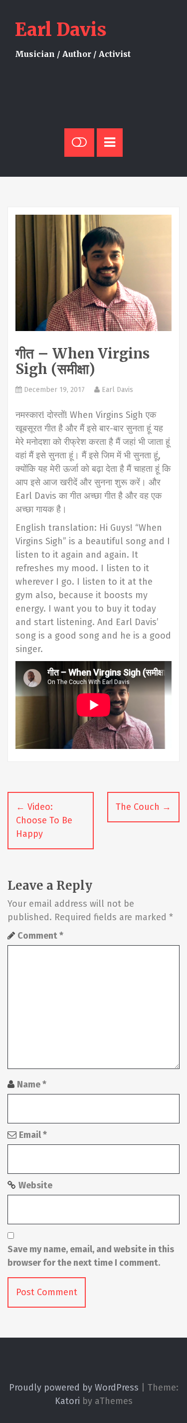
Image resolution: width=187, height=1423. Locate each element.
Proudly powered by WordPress (74, 1387)
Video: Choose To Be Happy (44, 820)
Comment (40, 935)
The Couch (143, 806)
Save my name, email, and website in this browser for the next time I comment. (90, 1256)
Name (31, 1084)
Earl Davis (61, 29)
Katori (67, 1401)
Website (35, 1185)
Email (33, 1134)
